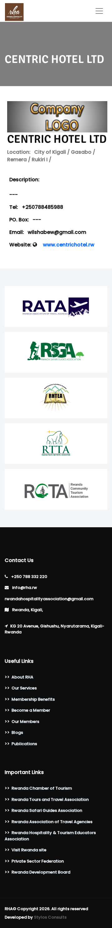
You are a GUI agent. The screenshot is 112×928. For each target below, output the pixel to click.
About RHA (22, 677)
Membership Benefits (33, 699)
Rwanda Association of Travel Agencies (52, 822)
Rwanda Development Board (41, 872)
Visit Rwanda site (29, 850)
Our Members (25, 721)
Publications (24, 744)
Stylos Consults (50, 917)
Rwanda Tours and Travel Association (50, 799)
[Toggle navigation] (99, 11)
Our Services (24, 688)
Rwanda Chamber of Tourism (42, 788)
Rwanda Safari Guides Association (47, 810)
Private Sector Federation (38, 861)
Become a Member (31, 710)
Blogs (17, 732)
